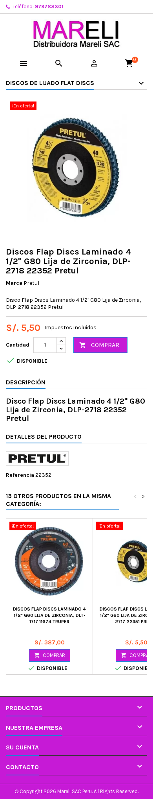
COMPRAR (99, 345)
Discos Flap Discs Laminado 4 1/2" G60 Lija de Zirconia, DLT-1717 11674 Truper (49, 615)
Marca (14, 283)
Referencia (20, 475)
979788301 (49, 6)
